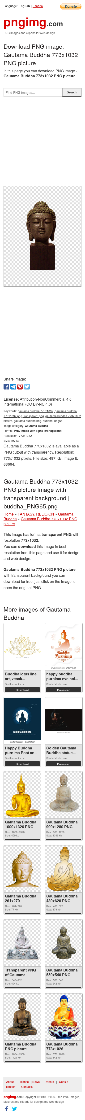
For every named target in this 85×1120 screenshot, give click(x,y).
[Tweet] (27, 386)
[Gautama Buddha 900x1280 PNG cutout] (64, 794)
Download (22, 690)
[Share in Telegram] (13, 386)
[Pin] (20, 386)
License (24, 1082)
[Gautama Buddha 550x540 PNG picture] (63, 943)
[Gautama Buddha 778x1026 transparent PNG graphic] (64, 1016)
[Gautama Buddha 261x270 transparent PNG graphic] (22, 869)
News (36, 1082)
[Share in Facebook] (6, 386)
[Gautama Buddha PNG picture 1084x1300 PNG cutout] (22, 1017)
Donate (49, 1082)
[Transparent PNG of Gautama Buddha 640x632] (22, 943)
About (10, 1082)
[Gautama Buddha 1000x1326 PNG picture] (22, 794)
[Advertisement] (42, 143)
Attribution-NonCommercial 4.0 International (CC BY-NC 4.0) (38, 401)
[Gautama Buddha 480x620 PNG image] (64, 868)
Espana (38, 6)
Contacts (27, 1087)
